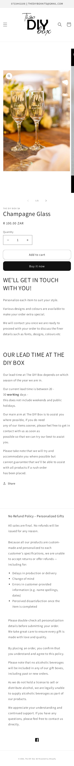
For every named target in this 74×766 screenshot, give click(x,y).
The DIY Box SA (31, 759)
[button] (5, 24)
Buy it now (37, 266)
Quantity (8, 232)
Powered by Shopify (47, 759)
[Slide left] (27, 200)
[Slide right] (46, 200)
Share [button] (11, 483)
